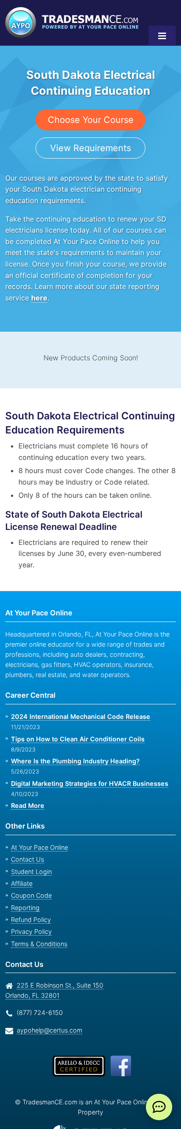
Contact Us (27, 859)
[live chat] (159, 1107)
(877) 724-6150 (40, 1012)
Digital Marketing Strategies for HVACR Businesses (89, 783)
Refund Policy (31, 919)
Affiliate (22, 883)
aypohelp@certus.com (49, 1030)
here (39, 297)
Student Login (31, 871)
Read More (27, 805)
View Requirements (90, 148)
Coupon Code (31, 895)
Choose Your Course (91, 120)
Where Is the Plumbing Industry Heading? (75, 761)
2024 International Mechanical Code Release (80, 716)
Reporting (25, 907)
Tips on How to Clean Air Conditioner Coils (78, 739)
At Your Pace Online (39, 847)
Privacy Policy (31, 931)
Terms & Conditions (39, 944)
